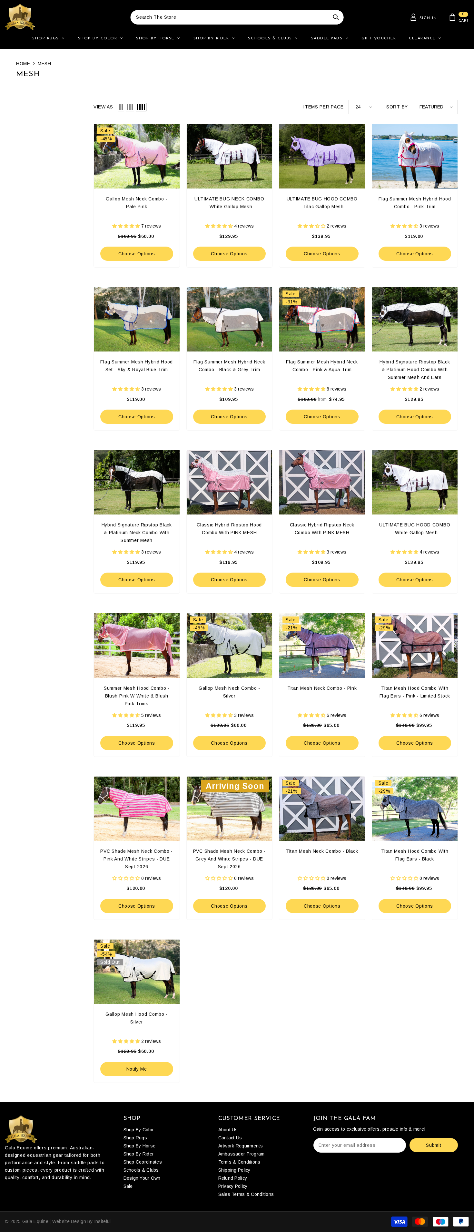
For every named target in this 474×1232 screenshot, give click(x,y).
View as (103, 106)
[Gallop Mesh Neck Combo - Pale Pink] (137, 156)
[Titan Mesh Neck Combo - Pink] (322, 645)
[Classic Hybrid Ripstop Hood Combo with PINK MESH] (229, 482)
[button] (121, 107)
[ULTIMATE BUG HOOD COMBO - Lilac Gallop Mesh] (322, 156)
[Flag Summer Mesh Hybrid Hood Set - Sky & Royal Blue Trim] (137, 319)
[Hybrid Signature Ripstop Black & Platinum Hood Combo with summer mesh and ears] (415, 319)
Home (23, 63)
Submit (433, 1145)
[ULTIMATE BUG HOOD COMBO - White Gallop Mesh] (415, 482)
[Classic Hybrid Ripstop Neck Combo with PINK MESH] (322, 482)
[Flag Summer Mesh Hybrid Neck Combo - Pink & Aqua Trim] (322, 319)
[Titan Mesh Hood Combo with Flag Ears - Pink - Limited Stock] (415, 645)
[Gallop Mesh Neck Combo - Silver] (229, 645)
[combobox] (229, 17)
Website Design (69, 1221)
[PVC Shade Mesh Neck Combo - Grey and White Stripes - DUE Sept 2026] (229, 809)
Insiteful (102, 1221)
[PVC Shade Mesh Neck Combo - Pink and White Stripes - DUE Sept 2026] (137, 809)
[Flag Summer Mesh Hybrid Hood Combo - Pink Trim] (415, 156)
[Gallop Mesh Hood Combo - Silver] (137, 972)
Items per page (323, 106)
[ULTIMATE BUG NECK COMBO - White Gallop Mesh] (229, 156)
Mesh (44, 63)
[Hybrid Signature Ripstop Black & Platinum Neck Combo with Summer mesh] (137, 482)
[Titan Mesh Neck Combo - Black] (322, 809)
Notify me (136, 1069)
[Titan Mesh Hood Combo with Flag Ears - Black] (415, 809)
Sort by (397, 106)
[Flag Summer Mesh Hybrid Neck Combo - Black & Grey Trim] (229, 319)
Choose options (136, 253)
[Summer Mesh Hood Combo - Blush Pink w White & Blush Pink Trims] (137, 645)
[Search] (237, 17)
